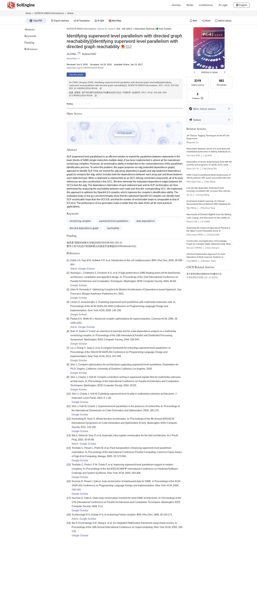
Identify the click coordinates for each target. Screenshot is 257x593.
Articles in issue (209, 72)
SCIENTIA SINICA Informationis (81, 29)
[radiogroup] (82, 103)
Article (73, 268)
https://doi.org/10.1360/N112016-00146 (85, 68)
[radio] (76, 103)
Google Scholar (86, 268)
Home (28, 13)
